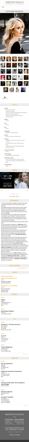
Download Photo (5, 98)
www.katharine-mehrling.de (12, 155)
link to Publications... (23, 268)
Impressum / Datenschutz (14, 432)
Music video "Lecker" (14, 196)
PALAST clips (14, 194)
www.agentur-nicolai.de (19, 424)
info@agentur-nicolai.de (9, 424)
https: (7, 151)
